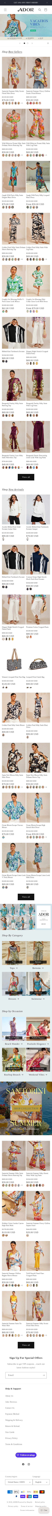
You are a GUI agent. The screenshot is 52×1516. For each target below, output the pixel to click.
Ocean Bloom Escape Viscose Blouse (12, 826)
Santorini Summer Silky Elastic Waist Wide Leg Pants (37, 1174)
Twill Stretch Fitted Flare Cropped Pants (35, 1274)
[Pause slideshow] (49, 43)
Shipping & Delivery (14, 1420)
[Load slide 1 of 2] (24, 43)
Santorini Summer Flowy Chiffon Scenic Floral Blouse (38, 92)
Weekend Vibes (37, 1074)
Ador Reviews (11, 1402)
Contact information (27, 1510)
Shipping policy (41, 1506)
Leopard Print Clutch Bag (35, 677)
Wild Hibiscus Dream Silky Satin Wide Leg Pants (38, 144)
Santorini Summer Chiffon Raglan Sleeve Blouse (11, 1274)
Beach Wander (12, 1044)
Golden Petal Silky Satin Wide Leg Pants (37, 248)
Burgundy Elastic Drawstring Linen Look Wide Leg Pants (36, 457)
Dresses (12, 999)
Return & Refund (12, 1426)
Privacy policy (13, 1506)
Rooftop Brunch (12, 1074)
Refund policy (40, 1502)
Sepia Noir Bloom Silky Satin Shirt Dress (12, 776)
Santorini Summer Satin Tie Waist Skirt (12, 1325)
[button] (5, 10)
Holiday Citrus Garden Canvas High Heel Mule (13, 1224)
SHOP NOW (26, 917)
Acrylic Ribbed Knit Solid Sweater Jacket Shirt (11, 528)
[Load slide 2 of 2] (27, 43)
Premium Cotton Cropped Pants (37, 627)
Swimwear (36, 999)
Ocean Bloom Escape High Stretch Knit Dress (35, 826)
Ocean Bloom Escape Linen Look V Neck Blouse (13, 876)
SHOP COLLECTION (26, 1108)
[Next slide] (32, 43)
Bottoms (36, 968)
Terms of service (27, 1506)
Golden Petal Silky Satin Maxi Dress (37, 726)
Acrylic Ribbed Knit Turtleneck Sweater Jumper (37, 528)
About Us (9, 1396)
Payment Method (12, 1414)
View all (26, 477)
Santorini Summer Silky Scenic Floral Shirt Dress (13, 92)
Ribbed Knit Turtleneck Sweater (13, 351)
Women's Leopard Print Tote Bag (13, 677)
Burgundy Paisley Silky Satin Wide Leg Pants (36, 405)
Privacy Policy (11, 1438)
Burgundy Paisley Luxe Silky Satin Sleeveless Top (12, 457)
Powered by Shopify (25, 1502)
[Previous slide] (20, 43)
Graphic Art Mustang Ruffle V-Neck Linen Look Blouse (13, 300)
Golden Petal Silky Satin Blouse (13, 725)
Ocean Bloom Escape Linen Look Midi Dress (38, 876)
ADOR (15, 1502)
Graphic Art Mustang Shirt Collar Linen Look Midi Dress (37, 300)
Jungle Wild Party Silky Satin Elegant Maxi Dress (12, 196)
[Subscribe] (44, 1375)
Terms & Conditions (13, 1444)
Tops (12, 968)
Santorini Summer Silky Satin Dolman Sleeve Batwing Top (12, 1174)
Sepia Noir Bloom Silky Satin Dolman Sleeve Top (36, 776)
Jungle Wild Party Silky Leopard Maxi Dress (37, 196)
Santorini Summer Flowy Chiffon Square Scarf (38, 1224)
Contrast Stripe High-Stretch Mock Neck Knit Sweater (36, 578)
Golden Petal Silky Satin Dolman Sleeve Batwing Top (13, 248)
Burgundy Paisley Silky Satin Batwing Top (12, 405)
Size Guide (9, 1432)
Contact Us (9, 1408)
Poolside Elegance (36, 1044)
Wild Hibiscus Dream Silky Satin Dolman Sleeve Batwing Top (14, 144)
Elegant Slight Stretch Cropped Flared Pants (37, 353)
